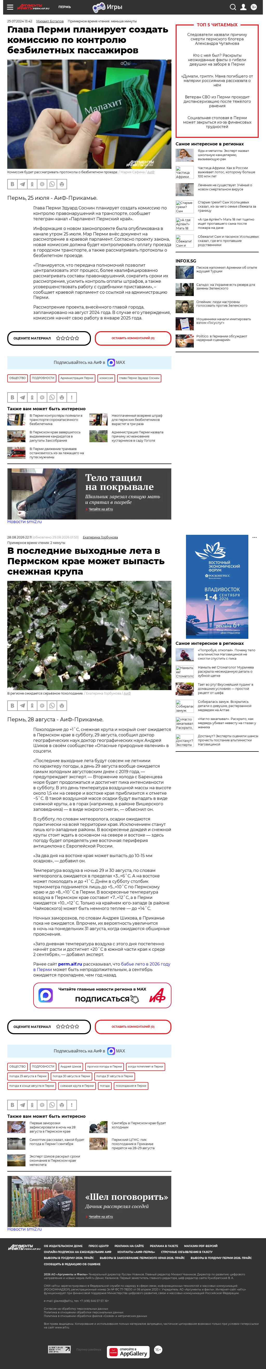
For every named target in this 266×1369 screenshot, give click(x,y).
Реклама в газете (164, 1246)
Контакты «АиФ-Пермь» (136, 1252)
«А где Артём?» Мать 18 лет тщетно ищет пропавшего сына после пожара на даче (226, 223)
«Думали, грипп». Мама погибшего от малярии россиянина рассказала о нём (217, 80)
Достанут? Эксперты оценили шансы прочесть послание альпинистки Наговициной (228, 740)
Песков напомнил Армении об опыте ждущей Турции (226, 269)
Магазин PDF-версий (200, 1246)
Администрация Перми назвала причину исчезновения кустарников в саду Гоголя (137, 436)
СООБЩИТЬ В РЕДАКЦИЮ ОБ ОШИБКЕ (72, 1264)
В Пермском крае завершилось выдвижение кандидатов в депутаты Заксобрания (55, 436)
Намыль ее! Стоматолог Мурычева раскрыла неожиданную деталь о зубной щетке (226, 671)
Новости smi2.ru (24, 521)
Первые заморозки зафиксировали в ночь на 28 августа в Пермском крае (53, 1127)
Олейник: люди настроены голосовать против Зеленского (222, 303)
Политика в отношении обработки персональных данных (83, 1312)
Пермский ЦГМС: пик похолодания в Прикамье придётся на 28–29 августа (133, 1144)
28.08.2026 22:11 (19, 537)
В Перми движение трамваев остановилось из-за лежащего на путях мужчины (57, 453)
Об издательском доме (63, 1246)
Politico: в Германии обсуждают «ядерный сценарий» (221, 338)
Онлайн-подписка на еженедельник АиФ (77, 1252)
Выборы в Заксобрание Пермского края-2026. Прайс (142, 1258)
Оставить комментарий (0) (133, 338)
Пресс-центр (99, 1246)
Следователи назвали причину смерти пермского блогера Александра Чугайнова (217, 39)
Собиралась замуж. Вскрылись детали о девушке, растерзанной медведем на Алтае (224, 706)
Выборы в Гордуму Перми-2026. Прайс (221, 1258)
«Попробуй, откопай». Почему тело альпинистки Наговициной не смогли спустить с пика (226, 654)
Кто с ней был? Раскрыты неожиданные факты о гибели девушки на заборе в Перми (217, 60)
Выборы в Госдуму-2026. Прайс (69, 1258)
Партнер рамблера (88, 1349)
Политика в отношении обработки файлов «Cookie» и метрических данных (95, 1316)
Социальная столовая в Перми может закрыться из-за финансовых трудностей (217, 122)
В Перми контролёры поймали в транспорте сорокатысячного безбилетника (56, 420)
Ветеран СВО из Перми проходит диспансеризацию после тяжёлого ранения (217, 101)
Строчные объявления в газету (186, 1252)
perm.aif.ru (70, 964)
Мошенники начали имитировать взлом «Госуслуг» (223, 321)
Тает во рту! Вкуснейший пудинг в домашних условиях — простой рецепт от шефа (225, 689)
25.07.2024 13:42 (19, 21)
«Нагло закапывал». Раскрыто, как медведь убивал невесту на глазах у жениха (227, 723)
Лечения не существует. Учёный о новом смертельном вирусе (225, 187)
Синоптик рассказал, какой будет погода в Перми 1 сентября (57, 1142)
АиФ (151, 172)
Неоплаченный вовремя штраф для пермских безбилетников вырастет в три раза (137, 420)
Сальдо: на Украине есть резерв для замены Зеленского (225, 286)
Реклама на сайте (129, 1246)
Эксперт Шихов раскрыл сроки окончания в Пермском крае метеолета (55, 1160)
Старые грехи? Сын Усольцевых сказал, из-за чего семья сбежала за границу (227, 206)
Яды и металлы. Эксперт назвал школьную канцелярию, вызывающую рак (223, 155)
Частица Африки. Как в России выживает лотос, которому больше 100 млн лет (226, 172)
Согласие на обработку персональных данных (76, 1308)
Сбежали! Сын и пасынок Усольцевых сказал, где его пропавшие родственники (228, 241)
